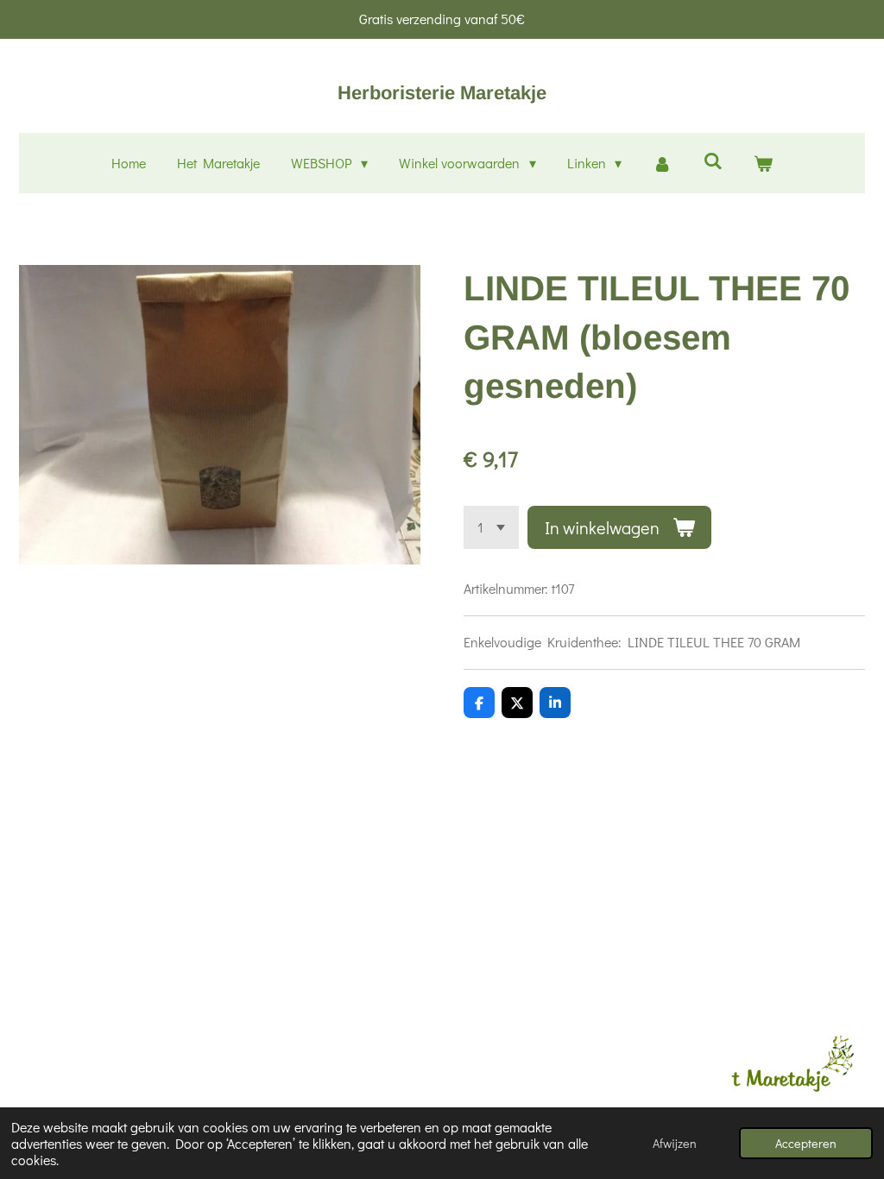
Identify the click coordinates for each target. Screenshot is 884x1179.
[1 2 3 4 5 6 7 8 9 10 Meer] (491, 527)
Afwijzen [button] (675, 1143)
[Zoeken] (712, 160)
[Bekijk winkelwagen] (763, 163)
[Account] (662, 163)
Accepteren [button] (806, 1143)
